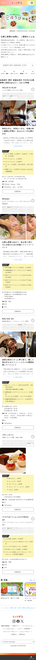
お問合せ (14, 634)
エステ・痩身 (4, 73)
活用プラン (15, 626)
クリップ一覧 (31, 658)
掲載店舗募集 (5, 626)
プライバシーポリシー (10, 631)
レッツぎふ (4, 608)
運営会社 (22, 634)
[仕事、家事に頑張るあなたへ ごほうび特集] (18, 140)
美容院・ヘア (23, 73)
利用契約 (27, 628)
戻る (3, 3)
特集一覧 (32, 580)
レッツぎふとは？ (9, 628)
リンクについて (27, 626)
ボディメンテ (14, 73)
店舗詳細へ (18, 191)
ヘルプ (19, 628)
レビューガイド (25, 631)
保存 (33, 89)
